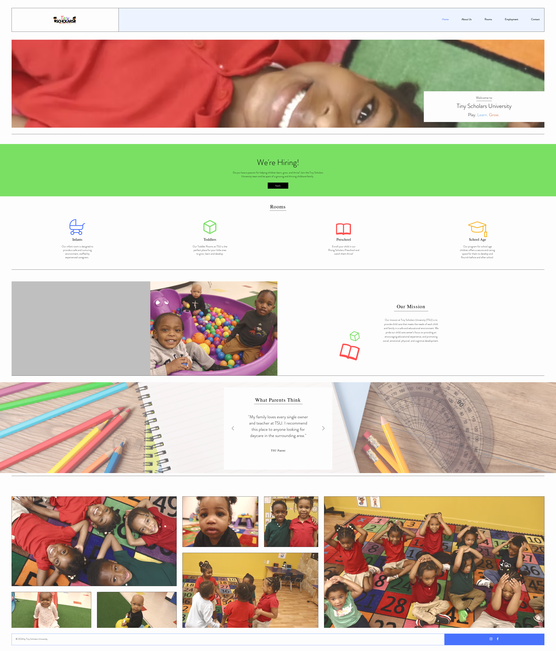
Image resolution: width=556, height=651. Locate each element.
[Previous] (233, 428)
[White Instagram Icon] (491, 639)
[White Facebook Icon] (498, 639)
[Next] (323, 428)
